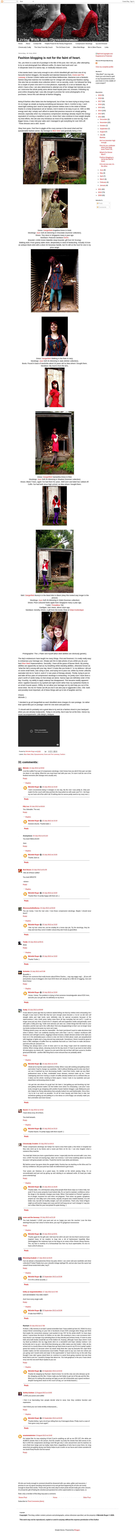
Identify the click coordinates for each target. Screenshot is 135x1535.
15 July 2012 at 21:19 (47, 1217)
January (103, 185)
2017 (100, 101)
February (103, 182)
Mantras (102, 137)
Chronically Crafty (24, 47)
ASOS (65, 238)
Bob (32, 754)
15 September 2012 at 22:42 (52, 1371)
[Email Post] (45, 751)
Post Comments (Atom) (36, 1501)
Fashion (62, 754)
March (102, 179)
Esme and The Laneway (51, 754)
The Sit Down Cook (63, 47)
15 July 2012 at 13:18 (49, 787)
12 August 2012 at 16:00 (43, 1393)
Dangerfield (48, 230)
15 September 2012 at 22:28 (52, 1277)
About (28, 43)
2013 (100, 114)
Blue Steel (56, 131)
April (102, 176)
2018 (100, 98)
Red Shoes (27, 870)
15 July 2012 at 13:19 (49, 821)
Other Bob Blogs (79, 47)
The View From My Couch (43, 47)
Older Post (87, 1497)
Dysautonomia (38, 754)
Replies (28, 783)
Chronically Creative (30, 1144)
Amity (25, 1010)
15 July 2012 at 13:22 (49, 924)
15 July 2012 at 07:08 (37, 971)
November (104, 122)
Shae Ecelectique (77, 610)
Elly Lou (26, 806)
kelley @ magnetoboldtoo (32, 1292)
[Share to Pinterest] (56, 752)
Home (20, 43)
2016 (100, 104)
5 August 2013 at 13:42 (44, 1435)
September (104, 129)
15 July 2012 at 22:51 (49, 1234)
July (101, 135)
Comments (102, 207)
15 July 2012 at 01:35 (39, 870)
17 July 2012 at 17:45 (50, 1292)
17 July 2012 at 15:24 (44, 1258)
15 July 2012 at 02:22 (47, 908)
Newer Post (23, 1497)
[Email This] (49, 752)
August (102, 132)
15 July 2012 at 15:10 (49, 1128)
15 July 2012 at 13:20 (49, 854)
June (102, 170)
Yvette (25, 942)
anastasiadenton (29, 1435)
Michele (26, 768)
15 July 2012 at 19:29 (49, 1187)
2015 (100, 107)
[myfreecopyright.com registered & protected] (105, 56)
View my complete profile (104, 67)
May (101, 173)
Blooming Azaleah (30, 1258)
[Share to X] (53, 752)
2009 (100, 195)
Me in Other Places (94, 47)
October (103, 125)
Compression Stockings (84, 43)
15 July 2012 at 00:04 (37, 806)
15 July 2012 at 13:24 (49, 992)
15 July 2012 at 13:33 (49, 1064)
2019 (100, 95)
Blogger (77, 1530)
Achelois (26, 971)
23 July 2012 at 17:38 (37, 1326)
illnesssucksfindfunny (31, 908)
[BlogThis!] (51, 752)
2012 (100, 117)
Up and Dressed (101, 43)
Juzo (39, 233)
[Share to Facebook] (55, 752)
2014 (100, 110)
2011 (100, 189)
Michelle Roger (33, 787)
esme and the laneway (31, 1217)
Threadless (56, 605)
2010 (100, 192)
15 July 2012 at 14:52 (35, 1110)
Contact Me (37, 43)
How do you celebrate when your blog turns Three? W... (107, 147)
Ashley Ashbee (28, 1393)
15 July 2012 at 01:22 (40, 836)
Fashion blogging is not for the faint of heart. (106, 159)
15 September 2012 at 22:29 (52, 1418)
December (104, 119)
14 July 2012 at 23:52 (36, 768)
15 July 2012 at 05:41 (35, 942)
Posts (100, 203)
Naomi (25, 1110)
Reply (25, 778)
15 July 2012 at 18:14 (46, 1144)
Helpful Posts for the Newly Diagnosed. (58, 43)
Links (106, 47)
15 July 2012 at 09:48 (35, 1010)
